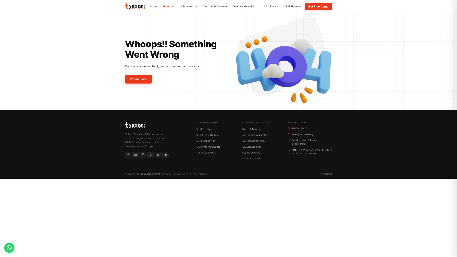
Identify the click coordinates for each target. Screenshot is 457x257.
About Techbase (251, 152)
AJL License (270, 6)
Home (153, 6)
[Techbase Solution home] (135, 6)
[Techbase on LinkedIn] (135, 155)
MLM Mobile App (205, 140)
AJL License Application (255, 134)
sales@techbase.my (302, 134)
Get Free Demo (318, 6)
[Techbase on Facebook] (128, 155)
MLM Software (188, 6)
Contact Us (326, 174)
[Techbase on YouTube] (158, 155)
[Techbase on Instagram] (165, 155)
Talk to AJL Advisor (252, 158)
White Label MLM (206, 152)
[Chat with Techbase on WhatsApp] (9, 248)
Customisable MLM (244, 6)
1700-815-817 (299, 128)
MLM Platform (292, 6)
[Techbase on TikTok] (150, 155)
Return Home (138, 79)
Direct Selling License (254, 129)
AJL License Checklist (254, 140)
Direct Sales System (215, 6)
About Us (168, 6)
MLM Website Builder (208, 146)
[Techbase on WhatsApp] (143, 155)
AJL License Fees (252, 146)
